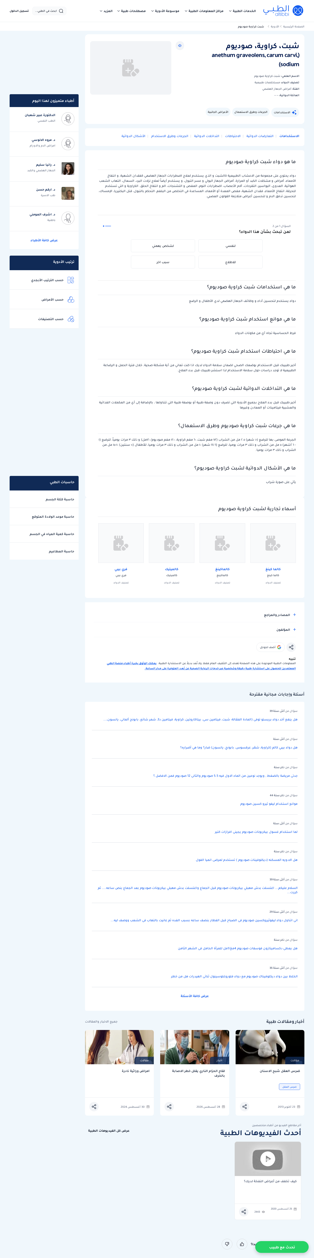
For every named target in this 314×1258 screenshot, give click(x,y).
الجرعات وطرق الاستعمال (250, 112)
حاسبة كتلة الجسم (60, 499)
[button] (242, 11)
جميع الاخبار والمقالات (101, 1022)
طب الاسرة (48, 195)
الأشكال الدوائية (133, 136)
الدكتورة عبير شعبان (40, 115)
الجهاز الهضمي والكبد (41, 170)
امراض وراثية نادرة (136, 1071)
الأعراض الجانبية (218, 112)
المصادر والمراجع (277, 614)
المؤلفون (283, 629)
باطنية (51, 220)
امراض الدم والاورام (42, 145)
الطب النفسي (46, 121)
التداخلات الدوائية (206, 136)
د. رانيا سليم (45, 164)
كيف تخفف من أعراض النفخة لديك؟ (270, 1181)
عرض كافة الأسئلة (195, 996)
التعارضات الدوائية (259, 136)
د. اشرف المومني (42, 214)
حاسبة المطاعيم (61, 551)
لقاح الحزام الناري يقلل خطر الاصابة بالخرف (198, 1073)
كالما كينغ (273, 569)
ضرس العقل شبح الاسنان (280, 1071)
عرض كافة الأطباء (44, 240)
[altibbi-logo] (283, 10)
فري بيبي (120, 569)
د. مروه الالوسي (43, 139)
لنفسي (231, 245)
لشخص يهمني (163, 245)
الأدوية (275, 26)
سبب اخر (163, 262)
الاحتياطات (232, 136)
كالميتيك (171, 569)
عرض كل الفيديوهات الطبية (108, 1131)
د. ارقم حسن (45, 189)
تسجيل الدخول (19, 11)
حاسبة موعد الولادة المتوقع (53, 516)
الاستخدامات (282, 112)
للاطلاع (230, 262)
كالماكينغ (222, 569)
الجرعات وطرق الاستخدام (169, 136)
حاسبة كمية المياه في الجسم (52, 534)
